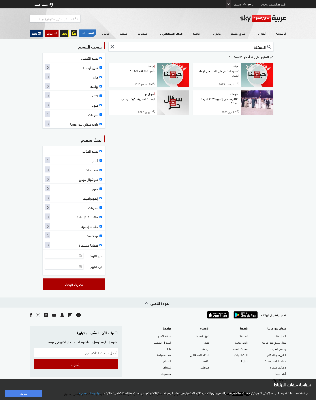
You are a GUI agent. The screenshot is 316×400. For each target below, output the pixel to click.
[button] (52, 33)
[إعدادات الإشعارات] (74, 33)
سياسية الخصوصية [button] (90, 392)
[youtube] (54, 314)
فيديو (123, 33)
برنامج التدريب (278, 348)
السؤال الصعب (162, 342)
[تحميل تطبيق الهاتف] (232, 315)
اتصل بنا (281, 336)
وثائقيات (166, 373)
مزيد (106, 33)
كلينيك (167, 367)
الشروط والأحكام (276, 354)
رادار (168, 348)
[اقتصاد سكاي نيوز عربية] (87, 33)
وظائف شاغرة (278, 367)
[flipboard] (70, 314)
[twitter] (46, 314)
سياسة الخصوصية (275, 361)
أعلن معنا (280, 373)
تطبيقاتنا (243, 336)
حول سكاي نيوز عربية (274, 342)
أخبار (263, 33)
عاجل (64, 33)
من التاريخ (96, 255)
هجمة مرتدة (164, 354)
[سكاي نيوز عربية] (263, 18)
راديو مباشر (241, 342)
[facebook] (31, 314)
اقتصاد (205, 361)
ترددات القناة (240, 348)
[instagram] (38, 314)
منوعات (142, 33)
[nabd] (78, 314)
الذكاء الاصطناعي (172, 33)
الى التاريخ (96, 266)
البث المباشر (241, 354)
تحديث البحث (74, 284)
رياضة (196, 33)
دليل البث (242, 361)
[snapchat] (62, 314)
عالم (218, 33)
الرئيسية (281, 33)
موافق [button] (23, 393)
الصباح (167, 361)
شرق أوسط (238, 33)
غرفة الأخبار (164, 336)
